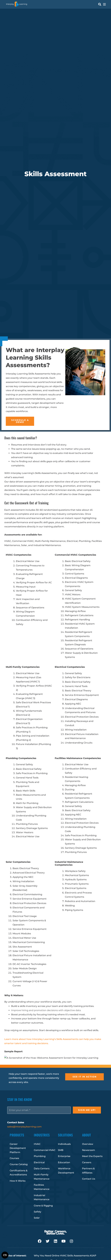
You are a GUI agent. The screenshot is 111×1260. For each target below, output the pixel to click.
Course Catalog (19, 1164)
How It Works (17, 1180)
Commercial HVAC (44, 1150)
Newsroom (88, 1150)
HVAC (37, 1144)
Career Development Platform (18, 1148)
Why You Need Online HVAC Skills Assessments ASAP (65, 1255)
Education (64, 1162)
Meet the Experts (92, 1156)
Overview (87, 1144)
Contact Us (88, 1178)
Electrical (39, 1162)
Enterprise (64, 1156)
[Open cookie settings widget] (4, 1255)
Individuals (64, 1144)
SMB (60, 1150)
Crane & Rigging (43, 1205)
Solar (37, 1217)
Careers (86, 1162)
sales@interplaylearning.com (24, 1126)
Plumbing (40, 1156)
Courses (14, 1158)
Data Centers (41, 1168)
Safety (37, 1211)
